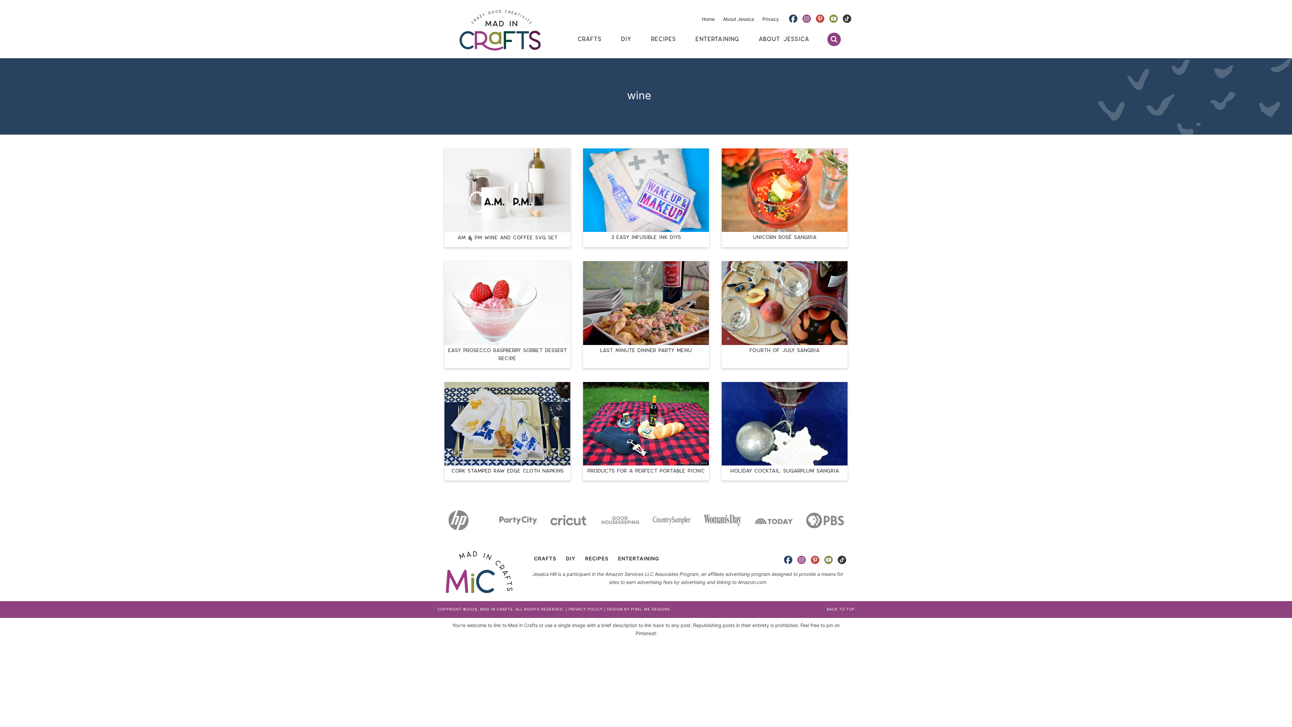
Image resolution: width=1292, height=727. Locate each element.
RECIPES (597, 558)
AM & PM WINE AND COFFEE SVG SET (508, 237)
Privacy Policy (586, 609)
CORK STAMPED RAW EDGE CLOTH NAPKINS (508, 471)
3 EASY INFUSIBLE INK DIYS (646, 237)
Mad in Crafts (500, 30)
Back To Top (841, 609)
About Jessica (738, 19)
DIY (571, 558)
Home (708, 19)
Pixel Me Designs (650, 609)
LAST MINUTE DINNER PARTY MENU (646, 350)
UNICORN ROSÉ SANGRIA (785, 237)
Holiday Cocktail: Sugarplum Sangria (784, 471)
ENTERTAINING (638, 558)
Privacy (770, 19)
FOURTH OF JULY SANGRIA (785, 350)
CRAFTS (545, 558)
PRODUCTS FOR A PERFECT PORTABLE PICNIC (646, 471)
